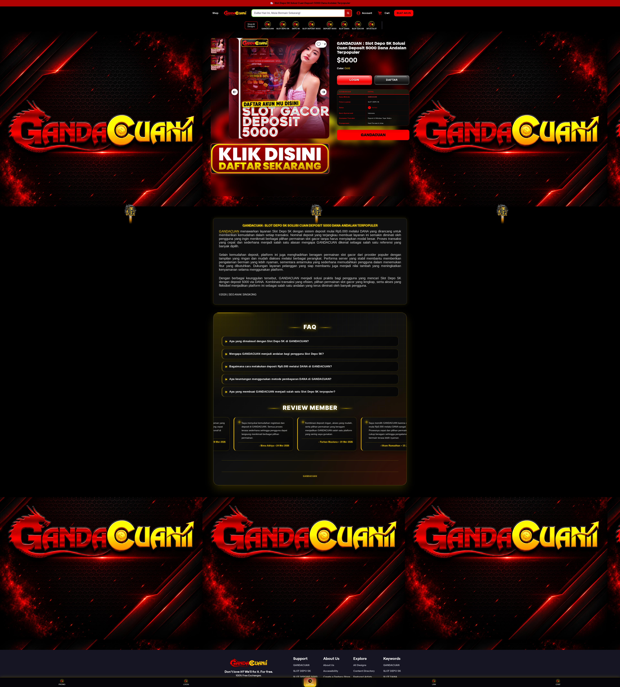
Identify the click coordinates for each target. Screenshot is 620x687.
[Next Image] (323, 91)
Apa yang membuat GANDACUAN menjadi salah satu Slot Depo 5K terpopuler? (282, 391)
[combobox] (298, 13)
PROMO (62, 684)
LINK (434, 684)
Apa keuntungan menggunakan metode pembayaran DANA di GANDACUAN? (280, 379)
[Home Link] (235, 13)
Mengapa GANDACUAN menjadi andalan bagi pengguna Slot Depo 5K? (276, 353)
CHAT (558, 684)
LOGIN (354, 79)
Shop (215, 13)
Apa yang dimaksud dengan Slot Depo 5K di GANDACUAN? (269, 341)
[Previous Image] (234, 91)
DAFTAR (392, 79)
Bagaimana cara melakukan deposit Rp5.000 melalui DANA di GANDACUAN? (280, 366)
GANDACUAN (373, 134)
